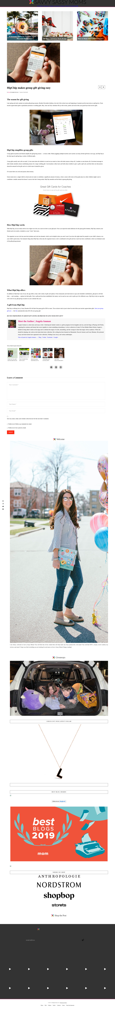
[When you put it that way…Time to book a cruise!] (48, 969)
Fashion (49, 1005)
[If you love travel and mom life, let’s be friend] (67, 969)
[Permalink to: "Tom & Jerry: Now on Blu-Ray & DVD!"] (59, 688)
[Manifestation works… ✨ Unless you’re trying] (105, 969)
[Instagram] (3, 501)
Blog (40, 337)
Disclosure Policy (63, 1002)
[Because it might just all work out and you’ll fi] (86, 969)
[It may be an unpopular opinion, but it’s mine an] (67, 988)
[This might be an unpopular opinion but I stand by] (10, 988)
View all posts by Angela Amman (28, 337)
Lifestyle (59, 1005)
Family (54, 1005)
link (16, 311)
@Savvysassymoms (57, 957)
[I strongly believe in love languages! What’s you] (105, 988)
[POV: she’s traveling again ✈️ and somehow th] (10, 969)
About (63, 1005)
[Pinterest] (3, 509)
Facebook (49, 337)
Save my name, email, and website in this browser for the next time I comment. (28, 418)
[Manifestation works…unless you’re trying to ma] (86, 988)
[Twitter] (3, 506)
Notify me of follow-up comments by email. (20, 424)
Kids (46, 1005)
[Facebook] (3, 503)
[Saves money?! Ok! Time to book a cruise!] (29, 969)
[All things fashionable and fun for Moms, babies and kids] (57, 2)
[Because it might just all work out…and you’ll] (48, 988)
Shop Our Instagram (70, 1005)
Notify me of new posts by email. (17, 427)
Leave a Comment (24, 92)
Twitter (44, 337)
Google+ (56, 337)
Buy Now (59, 784)
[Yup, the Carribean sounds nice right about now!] (29, 988)
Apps (9, 92)
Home (42, 1005)
